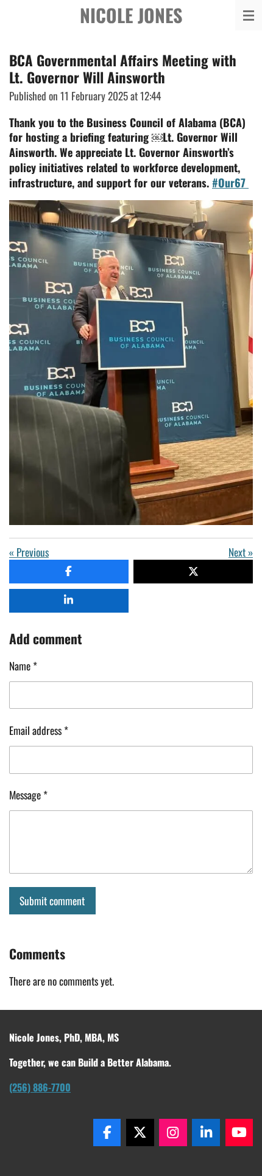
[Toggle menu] (248, 15)
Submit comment (52, 900)
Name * (23, 665)
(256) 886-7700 (40, 1087)
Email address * (38, 730)
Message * (28, 794)
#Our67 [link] (230, 182)
